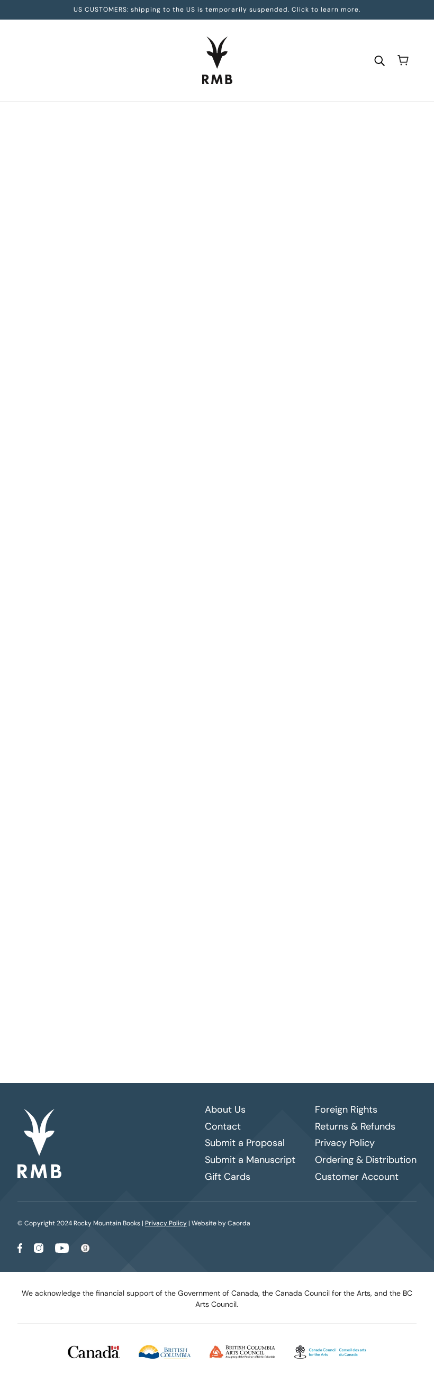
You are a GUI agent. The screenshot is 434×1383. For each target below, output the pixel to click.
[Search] (379, 60)
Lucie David (180, 220)
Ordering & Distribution (366, 1159)
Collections (204, 122)
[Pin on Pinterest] (196, 637)
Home (167, 122)
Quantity (176, 269)
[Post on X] (179, 637)
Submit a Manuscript (250, 1159)
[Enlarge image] (83, 193)
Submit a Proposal (245, 1142)
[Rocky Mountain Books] (217, 60)
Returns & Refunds (355, 1126)
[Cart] (403, 60)
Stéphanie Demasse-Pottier (211, 209)
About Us (225, 1109)
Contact (223, 1126)
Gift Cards (227, 1176)
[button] (230, 637)
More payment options (283, 406)
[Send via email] (213, 637)
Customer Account (357, 1176)
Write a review (284, 735)
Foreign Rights (346, 1109)
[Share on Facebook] (163, 637)
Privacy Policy (345, 1142)
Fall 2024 (244, 122)
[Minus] (166, 289)
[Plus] (199, 289)
